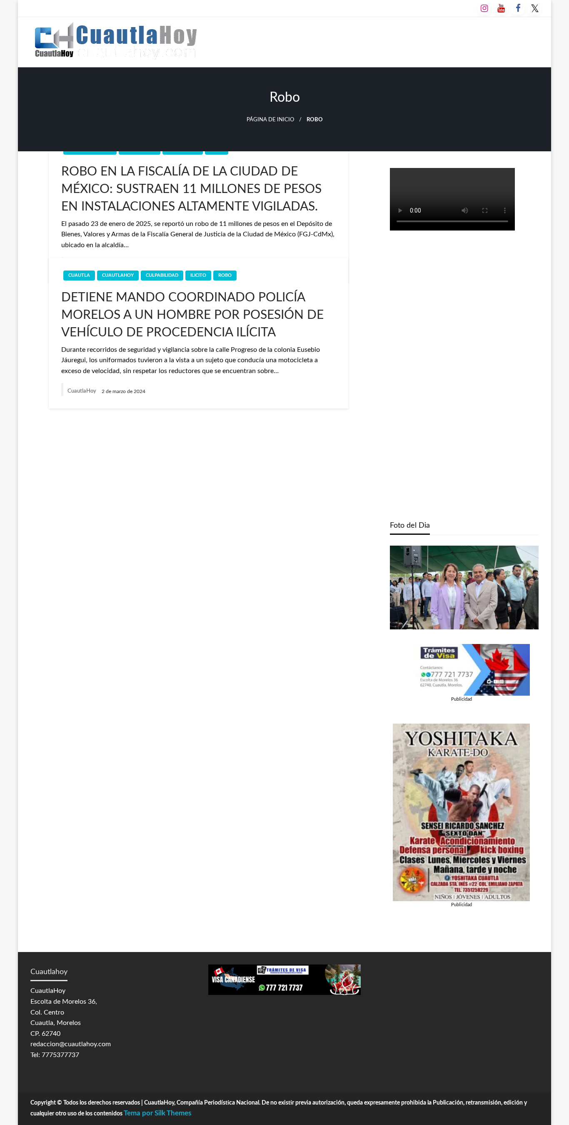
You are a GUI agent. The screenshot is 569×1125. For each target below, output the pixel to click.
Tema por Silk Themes (157, 1113)
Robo (225, 275)
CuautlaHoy (118, 275)
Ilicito (198, 275)
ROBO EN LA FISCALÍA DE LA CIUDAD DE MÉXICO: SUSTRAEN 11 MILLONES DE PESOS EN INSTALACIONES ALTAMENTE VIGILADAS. (191, 189)
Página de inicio (270, 119)
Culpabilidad (162, 275)
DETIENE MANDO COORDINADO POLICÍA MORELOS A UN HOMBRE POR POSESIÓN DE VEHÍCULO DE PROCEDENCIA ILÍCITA (192, 315)
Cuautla (79, 275)
